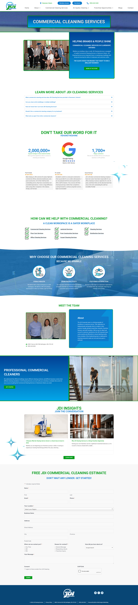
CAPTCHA (80, 566)
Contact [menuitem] (130, 8)
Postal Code (27, 541)
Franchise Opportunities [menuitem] (102, 8)
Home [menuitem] (27, 8)
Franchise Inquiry (61, 551)
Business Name (29, 513)
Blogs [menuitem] (120, 8)
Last (71, 495)
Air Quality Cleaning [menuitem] (80, 8)
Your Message (29, 554)
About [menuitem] (36, 8)
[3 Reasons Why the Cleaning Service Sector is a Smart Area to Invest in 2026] (46, 426)
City (25, 534)
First (25, 495)
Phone (72, 498)
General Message (61, 547)
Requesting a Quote (61, 549)
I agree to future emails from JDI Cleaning (37, 569)
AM (26, 549)
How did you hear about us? (94, 544)
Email (26, 498)
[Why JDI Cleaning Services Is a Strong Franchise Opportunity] (92, 426)
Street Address (28, 527)
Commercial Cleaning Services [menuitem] (57, 8)
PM (26, 551)
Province (72, 534)
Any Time (28, 547)
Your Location (29, 506)
